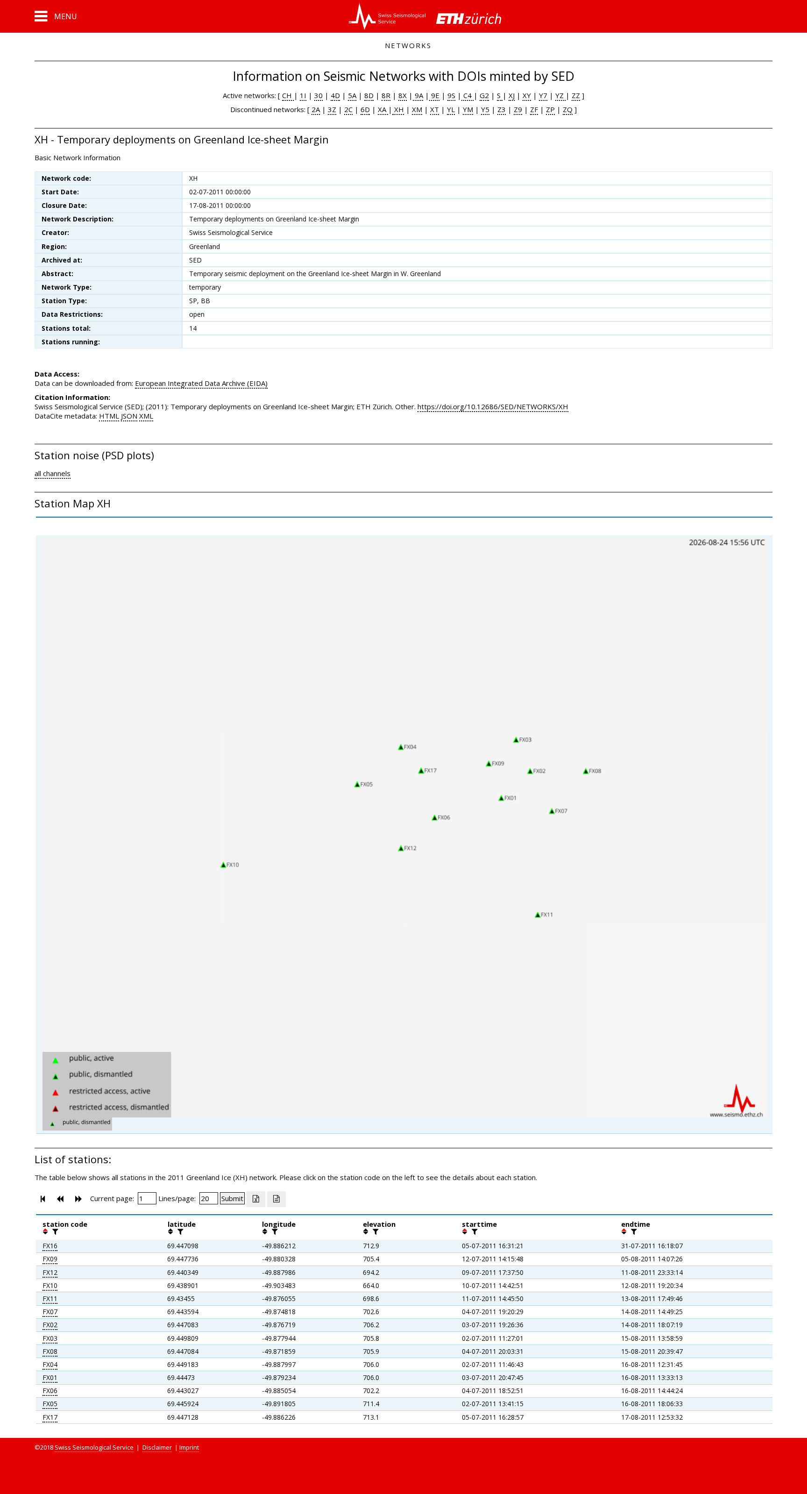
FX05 (49, 1403)
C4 (467, 95)
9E (434, 95)
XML (146, 415)
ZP (550, 109)
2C (348, 109)
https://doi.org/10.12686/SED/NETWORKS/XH (493, 406)
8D (369, 95)
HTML (109, 415)
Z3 (501, 109)
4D (335, 95)
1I (303, 95)
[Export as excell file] (256, 1199)
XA (383, 109)
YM (468, 109)
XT (434, 109)
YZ (560, 95)
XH (398, 109)
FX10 (49, 1285)
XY (527, 95)
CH (288, 95)
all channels (53, 473)
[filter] (54, 1231)
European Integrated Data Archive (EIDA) (201, 383)
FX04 (49, 1364)
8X (402, 95)
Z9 (518, 109)
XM (417, 109)
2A (315, 109)
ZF (534, 109)
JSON (129, 415)
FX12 (49, 1272)
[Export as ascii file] (276, 1199)
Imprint (189, 1447)
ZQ (568, 109)
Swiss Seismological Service (94, 1447)
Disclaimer (157, 1447)
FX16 (49, 1245)
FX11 (49, 1298)
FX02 (49, 1324)
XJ (512, 95)
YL (451, 109)
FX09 (49, 1258)
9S (451, 95)
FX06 (49, 1390)
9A (418, 95)
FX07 (49, 1311)
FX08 (49, 1351)
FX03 (49, 1338)
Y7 (543, 95)
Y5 (485, 109)
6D (365, 109)
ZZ (576, 95)
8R (386, 95)
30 (318, 95)
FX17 (49, 1417)
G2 (484, 95)
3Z (332, 109)
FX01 (49, 1377)
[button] (56, 16)
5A (352, 95)
